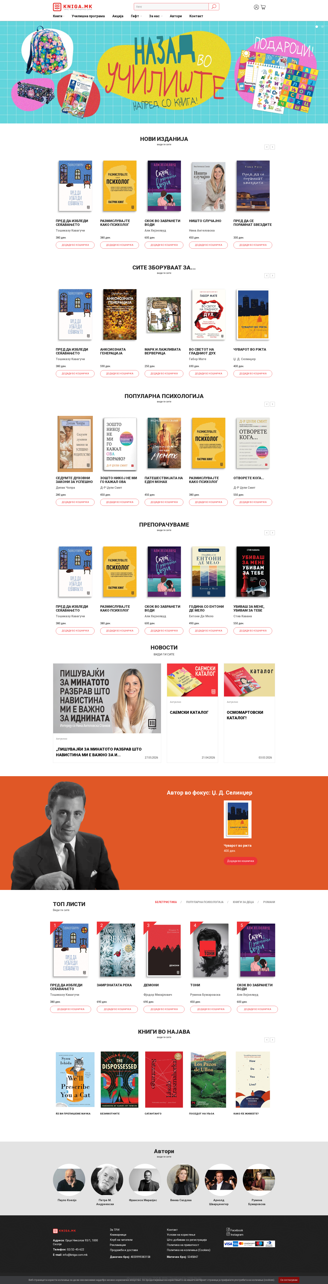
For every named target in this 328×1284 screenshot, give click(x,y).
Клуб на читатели (121, 1240)
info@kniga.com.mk (75, 1255)
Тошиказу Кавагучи (70, 230)
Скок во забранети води (162, 223)
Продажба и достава (124, 1250)
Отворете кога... (248, 478)
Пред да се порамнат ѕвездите (252, 223)
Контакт (196, 16)
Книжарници (118, 1234)
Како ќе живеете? (246, 1113)
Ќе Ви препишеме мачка (73, 1113)
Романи (269, 902)
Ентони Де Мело (201, 616)
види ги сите (164, 144)
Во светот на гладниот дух (202, 351)
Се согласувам (288, 1280)
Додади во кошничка (75, 245)
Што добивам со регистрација (187, 1240)
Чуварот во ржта (249, 349)
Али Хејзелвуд (155, 230)
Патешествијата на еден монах (164, 480)
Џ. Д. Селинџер (244, 359)
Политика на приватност (183, 1245)
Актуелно (61, 738)
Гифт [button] (135, 16)
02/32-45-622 (75, 1249)
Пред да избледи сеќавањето (72, 223)
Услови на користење (181, 1234)
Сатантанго (153, 1113)
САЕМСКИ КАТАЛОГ (189, 712)
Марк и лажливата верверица (163, 351)
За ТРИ (114, 1229)
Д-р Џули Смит (111, 487)
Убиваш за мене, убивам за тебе (248, 608)
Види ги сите (61, 910)
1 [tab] (317, 27)
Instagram (237, 1234)
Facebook (237, 1230)
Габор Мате (197, 359)
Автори (176, 16)
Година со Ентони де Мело (206, 608)
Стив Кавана (242, 616)
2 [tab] (322, 27)
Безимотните (110, 1113)
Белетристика (166, 902)
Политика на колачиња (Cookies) (188, 1250)
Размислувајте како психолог (115, 223)
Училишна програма (88, 16)
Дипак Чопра (65, 487)
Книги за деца (243, 902)
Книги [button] (57, 16)
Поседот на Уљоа (201, 1113)
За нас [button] (154, 16)
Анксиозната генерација (113, 351)
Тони (195, 985)
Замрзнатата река (114, 985)
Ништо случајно (205, 221)
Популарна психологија (204, 902)
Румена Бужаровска (205, 995)
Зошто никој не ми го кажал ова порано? (118, 482)
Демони (151, 985)
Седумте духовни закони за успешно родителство (74, 482)
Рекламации (118, 1245)
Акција (117, 16)
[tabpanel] (164, 72)
